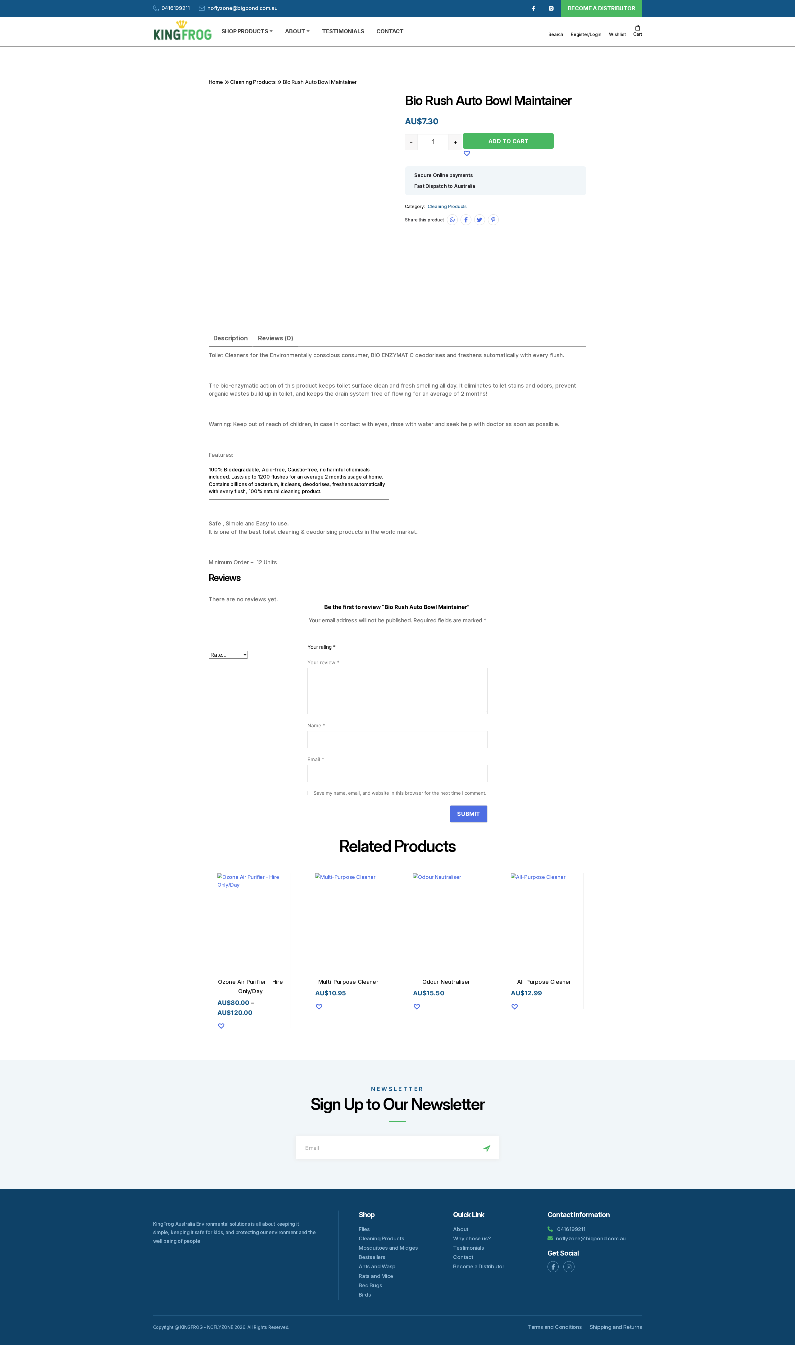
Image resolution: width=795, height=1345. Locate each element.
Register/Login (586, 34)
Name (316, 725)
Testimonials (468, 1248)
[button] (466, 152)
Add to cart (508, 141)
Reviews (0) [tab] (275, 338)
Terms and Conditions (555, 1327)
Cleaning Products (252, 82)
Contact (463, 1257)
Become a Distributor (601, 8)
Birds (365, 1295)
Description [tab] (230, 338)
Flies (364, 1229)
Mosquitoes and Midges (388, 1248)
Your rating (321, 647)
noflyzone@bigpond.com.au (242, 8)
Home (216, 82)
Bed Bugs (370, 1285)
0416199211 (175, 8)
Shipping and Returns (616, 1327)
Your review (323, 662)
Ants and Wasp (377, 1266)
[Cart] (638, 28)
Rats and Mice (376, 1276)
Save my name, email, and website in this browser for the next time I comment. (400, 793)
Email (315, 759)
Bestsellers (372, 1257)
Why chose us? (472, 1238)
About (460, 1229)
